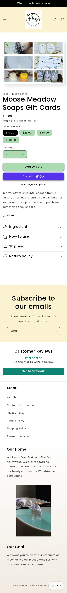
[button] (4, 19)
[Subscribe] (56, 331)
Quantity (7, 147)
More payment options (33, 184)
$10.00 (10, 132)
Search (11, 397)
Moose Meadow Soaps (28, 585)
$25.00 (27, 132)
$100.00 (11, 140)
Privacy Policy (15, 413)
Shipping (7, 121)
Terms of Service (18, 436)
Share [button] (10, 215)
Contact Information (20, 405)
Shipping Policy (16, 428)
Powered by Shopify (46, 585)
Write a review (33, 371)
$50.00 (44, 132)
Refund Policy (15, 420)
